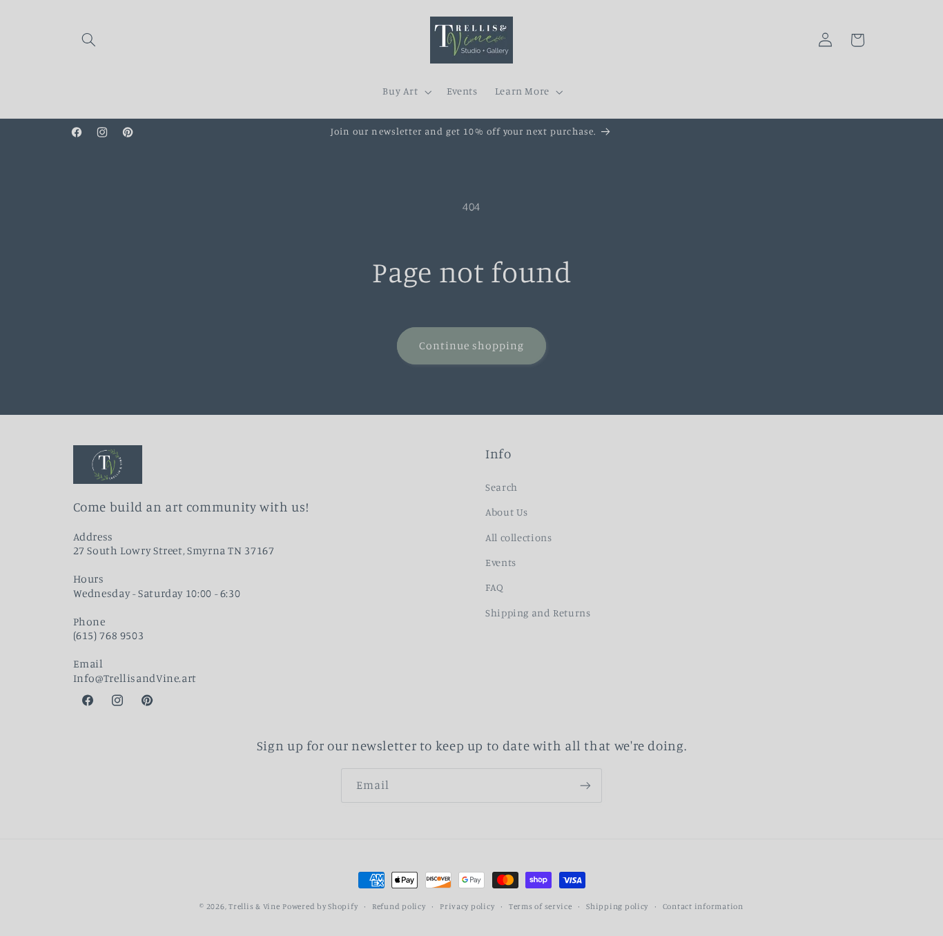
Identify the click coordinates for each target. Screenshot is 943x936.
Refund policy (399, 906)
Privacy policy (467, 906)
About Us (506, 512)
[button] (89, 40)
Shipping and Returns (538, 612)
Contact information (703, 906)
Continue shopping (472, 345)
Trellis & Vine (254, 906)
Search (501, 487)
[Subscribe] (585, 785)
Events (500, 562)
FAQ (494, 587)
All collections (518, 537)
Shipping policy (617, 906)
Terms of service (540, 906)
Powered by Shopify (320, 906)
